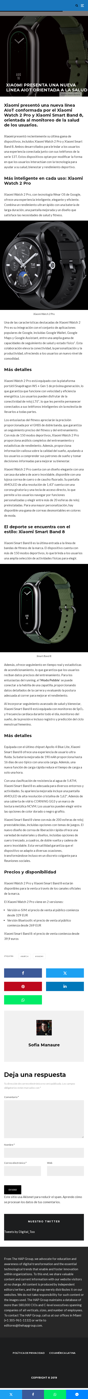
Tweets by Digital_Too (19, 1232)
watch (25, 956)
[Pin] (23, 986)
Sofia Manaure (44, 1044)
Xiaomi (9, 136)
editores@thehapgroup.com (23, 1325)
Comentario (11, 1097)
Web (49, 1162)
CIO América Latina (62, 1352)
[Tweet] (65, 973)
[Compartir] (23, 973)
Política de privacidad (29, 1352)
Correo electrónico (15, 1162)
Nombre (9, 1144)
